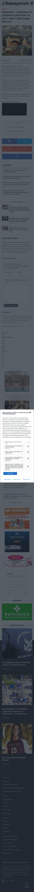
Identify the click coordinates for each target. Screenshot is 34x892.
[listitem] (17, 442)
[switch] (27, 446)
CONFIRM (10, 473)
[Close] (30, 412)
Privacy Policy (26, 479)
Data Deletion (7, 479)
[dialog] (17, 446)
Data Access (17, 479)
